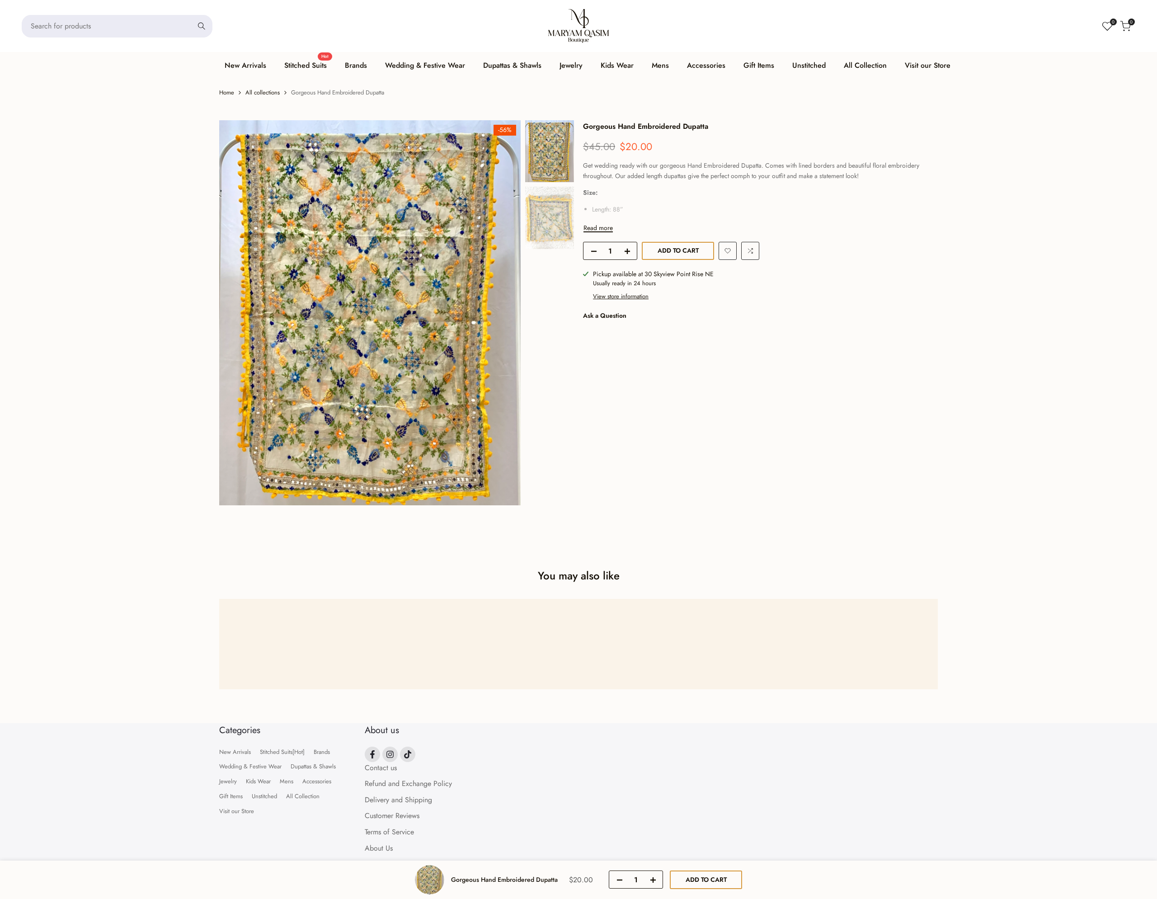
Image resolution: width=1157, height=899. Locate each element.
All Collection (303, 796)
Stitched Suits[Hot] (282, 752)
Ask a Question (604, 315)
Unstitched (264, 796)
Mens (286, 781)
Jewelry (228, 781)
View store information (621, 296)
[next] (503, 313)
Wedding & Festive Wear (250, 766)
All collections (262, 92)
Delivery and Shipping (398, 800)
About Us (379, 848)
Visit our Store (236, 811)
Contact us (381, 768)
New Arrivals (235, 752)
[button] (728, 251)
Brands (322, 752)
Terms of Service (389, 832)
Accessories (316, 781)
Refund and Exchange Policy (408, 783)
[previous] (237, 313)
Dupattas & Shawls (313, 766)
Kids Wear (258, 781)
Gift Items (231, 796)
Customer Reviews (392, 815)
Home (226, 92)
